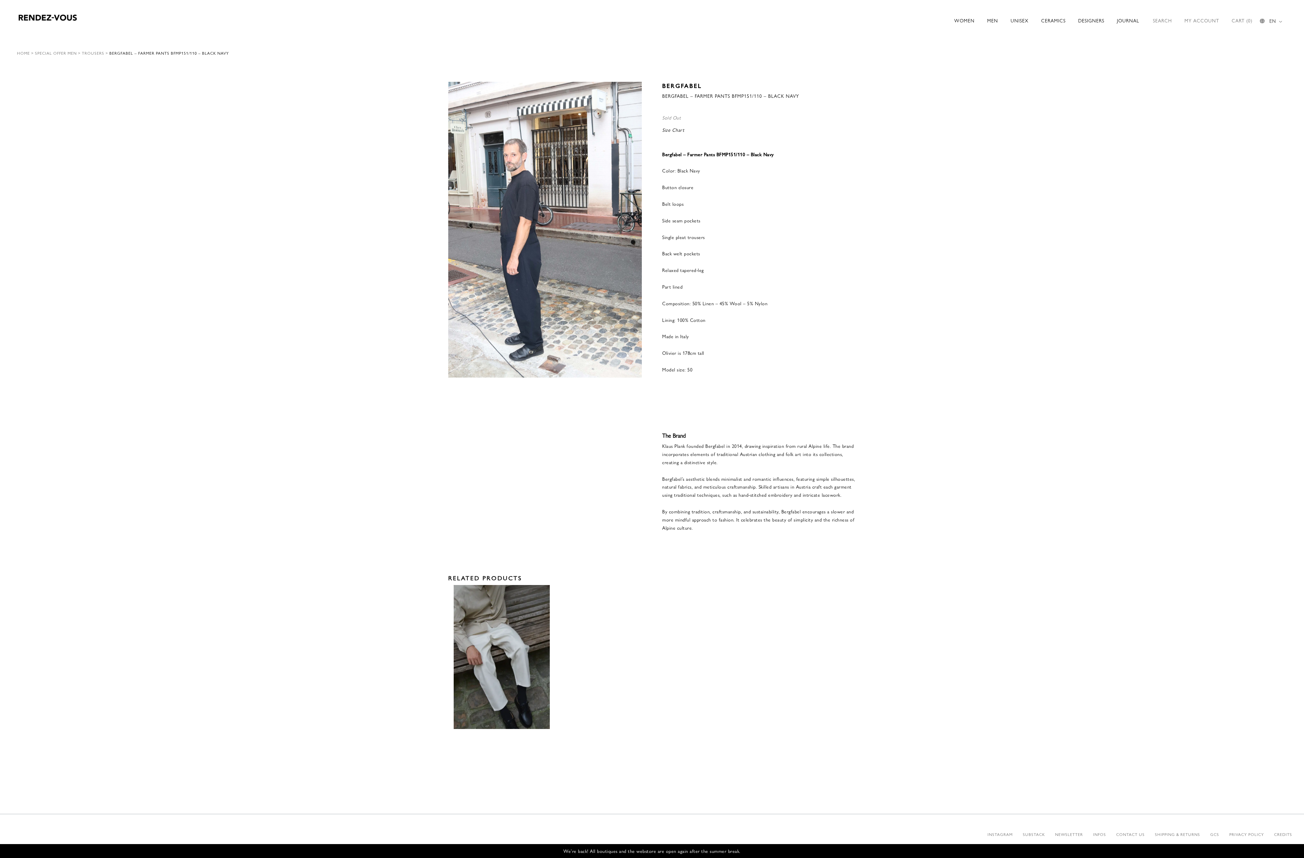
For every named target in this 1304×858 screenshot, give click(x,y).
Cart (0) (1242, 20)
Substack (1034, 834)
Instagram (1000, 834)
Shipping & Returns (1177, 834)
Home (23, 53)
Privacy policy (1246, 834)
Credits (1283, 834)
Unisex (1020, 20)
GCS (1214, 834)
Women (964, 20)
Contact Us (1130, 834)
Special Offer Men (56, 53)
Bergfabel (682, 85)
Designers (1091, 20)
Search (1162, 20)
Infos (1099, 834)
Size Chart (673, 129)
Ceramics (1053, 20)
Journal (1128, 20)
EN (1272, 20)
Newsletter (1069, 834)
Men (992, 20)
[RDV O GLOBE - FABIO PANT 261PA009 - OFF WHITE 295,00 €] (502, 657)
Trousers (93, 53)
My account (1201, 20)
